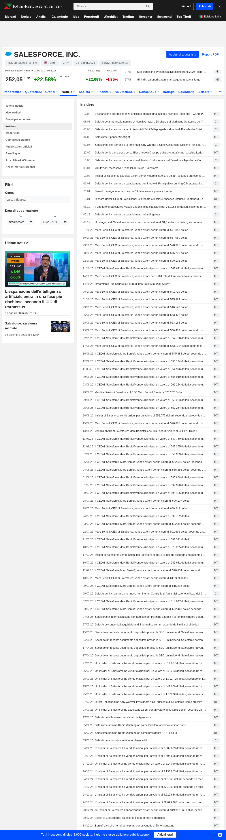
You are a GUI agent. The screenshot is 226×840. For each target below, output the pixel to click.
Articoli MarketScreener (21, 160)
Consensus (148, 92)
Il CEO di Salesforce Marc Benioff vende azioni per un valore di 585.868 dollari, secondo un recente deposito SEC (150, 477)
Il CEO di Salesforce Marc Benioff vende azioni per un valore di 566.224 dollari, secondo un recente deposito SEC (150, 384)
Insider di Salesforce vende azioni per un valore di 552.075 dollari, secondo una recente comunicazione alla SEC (150, 415)
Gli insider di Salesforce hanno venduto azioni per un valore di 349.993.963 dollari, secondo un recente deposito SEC (150, 810)
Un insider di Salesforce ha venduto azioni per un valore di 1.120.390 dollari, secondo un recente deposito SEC (150, 694)
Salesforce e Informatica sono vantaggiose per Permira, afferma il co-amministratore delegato (150, 616)
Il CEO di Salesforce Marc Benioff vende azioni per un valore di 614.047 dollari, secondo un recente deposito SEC (150, 601)
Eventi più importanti (18, 119)
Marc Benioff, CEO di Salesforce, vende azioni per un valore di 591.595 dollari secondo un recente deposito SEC (150, 531)
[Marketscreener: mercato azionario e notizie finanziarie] (33, 6)
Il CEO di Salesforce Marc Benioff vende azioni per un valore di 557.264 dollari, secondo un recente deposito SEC (150, 407)
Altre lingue (13, 153)
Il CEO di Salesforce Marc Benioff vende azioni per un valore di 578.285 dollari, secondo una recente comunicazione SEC (150, 547)
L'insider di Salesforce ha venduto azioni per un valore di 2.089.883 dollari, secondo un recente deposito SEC (150, 748)
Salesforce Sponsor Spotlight (112, 137)
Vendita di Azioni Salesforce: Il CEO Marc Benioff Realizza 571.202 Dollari (139, 392)
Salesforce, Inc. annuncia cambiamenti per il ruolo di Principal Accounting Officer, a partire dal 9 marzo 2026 (150, 183)
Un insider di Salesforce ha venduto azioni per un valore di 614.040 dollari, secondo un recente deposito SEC (150, 763)
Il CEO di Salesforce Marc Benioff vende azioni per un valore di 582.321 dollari (142, 539)
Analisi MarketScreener (20, 167)
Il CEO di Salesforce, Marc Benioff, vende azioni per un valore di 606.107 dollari (142, 500)
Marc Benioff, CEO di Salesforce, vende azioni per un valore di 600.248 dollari (141, 508)
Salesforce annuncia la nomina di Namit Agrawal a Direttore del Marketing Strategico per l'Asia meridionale (150, 121)
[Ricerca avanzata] (148, 6)
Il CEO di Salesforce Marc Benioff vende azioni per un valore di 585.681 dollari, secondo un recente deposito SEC (150, 562)
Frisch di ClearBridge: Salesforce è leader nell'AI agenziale (130, 817)
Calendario (186, 92)
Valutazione (124, 92)
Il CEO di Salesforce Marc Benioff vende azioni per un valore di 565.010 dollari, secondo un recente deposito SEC (150, 376)
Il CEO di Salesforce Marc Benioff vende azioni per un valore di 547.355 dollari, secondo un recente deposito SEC (150, 446)
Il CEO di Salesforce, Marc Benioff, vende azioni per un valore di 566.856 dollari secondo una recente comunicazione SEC (150, 469)
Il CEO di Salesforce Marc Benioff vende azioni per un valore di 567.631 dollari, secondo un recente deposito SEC (150, 268)
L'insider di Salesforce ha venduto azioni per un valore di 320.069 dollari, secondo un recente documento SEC (150, 779)
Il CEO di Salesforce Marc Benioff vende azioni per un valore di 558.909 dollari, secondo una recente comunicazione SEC (150, 454)
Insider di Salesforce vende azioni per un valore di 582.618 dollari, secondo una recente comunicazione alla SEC (150, 554)
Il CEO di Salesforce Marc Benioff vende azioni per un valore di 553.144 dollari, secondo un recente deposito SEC (150, 361)
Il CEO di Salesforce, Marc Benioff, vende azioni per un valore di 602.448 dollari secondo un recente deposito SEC (150, 609)
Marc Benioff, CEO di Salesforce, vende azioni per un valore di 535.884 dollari (141, 299)
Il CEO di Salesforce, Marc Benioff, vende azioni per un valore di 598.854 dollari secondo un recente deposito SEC (150, 570)
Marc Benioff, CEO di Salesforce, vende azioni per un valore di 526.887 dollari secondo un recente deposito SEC (150, 423)
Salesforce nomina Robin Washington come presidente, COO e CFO (136, 733)
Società (85, 92)
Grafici (50, 92)
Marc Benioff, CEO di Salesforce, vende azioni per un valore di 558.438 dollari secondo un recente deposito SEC (150, 330)
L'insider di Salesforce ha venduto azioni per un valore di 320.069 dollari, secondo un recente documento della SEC (150, 786)
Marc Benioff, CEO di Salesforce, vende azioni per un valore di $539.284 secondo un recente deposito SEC (150, 345)
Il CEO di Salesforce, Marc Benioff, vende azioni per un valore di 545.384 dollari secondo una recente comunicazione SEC (150, 353)
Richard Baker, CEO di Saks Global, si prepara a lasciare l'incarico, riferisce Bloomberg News (150, 199)
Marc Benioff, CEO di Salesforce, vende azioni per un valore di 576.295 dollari (141, 253)
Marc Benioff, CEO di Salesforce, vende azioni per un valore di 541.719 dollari (141, 291)
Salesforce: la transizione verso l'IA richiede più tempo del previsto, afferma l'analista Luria (148, 152)
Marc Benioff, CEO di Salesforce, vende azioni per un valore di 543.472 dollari (141, 314)
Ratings (169, 92)
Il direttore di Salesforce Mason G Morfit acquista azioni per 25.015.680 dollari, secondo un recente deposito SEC (150, 206)
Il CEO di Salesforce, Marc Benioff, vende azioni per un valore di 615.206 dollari (142, 585)
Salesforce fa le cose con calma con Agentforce (123, 717)
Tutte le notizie (14, 105)
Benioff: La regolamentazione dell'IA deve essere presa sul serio (133, 191)
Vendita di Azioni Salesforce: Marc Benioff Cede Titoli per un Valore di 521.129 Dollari (146, 431)
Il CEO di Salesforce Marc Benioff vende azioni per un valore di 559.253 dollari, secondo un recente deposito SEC (150, 400)
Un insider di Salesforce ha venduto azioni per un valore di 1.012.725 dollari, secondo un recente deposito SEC (150, 678)
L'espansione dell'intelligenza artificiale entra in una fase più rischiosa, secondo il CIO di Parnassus (150, 113)
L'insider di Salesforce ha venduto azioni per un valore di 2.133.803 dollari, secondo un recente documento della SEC (150, 771)
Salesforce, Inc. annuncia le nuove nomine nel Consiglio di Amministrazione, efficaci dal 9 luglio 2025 (150, 593)
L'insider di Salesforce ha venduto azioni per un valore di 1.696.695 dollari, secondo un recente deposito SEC (150, 756)
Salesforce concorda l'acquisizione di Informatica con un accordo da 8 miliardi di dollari (147, 624)
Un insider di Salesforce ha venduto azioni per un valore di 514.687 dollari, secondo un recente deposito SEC (150, 663)
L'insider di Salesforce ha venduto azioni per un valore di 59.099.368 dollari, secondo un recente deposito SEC (150, 802)
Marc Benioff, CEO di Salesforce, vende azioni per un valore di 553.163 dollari (141, 322)
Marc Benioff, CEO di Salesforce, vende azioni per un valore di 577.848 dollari (141, 230)
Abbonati (204, 6)
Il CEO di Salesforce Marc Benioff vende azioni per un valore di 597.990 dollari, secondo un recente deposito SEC (150, 485)
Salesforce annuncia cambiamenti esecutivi (121, 740)
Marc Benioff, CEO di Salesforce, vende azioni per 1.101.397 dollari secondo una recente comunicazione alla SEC (150, 276)
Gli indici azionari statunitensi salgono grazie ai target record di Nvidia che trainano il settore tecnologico (171, 79)
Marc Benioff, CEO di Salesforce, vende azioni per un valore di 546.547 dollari (141, 307)
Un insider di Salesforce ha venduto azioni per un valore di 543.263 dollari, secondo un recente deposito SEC (150, 671)
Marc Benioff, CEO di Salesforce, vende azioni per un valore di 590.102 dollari (141, 260)
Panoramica (12, 92)
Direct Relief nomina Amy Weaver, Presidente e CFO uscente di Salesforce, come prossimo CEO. (150, 702)
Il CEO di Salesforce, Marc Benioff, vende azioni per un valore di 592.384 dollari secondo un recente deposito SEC (150, 523)
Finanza (103, 92)
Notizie (67, 92)
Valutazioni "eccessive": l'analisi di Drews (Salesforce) (127, 168)
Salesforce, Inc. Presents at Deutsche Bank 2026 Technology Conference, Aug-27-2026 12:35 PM (171, 71)
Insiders (11, 126)
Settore (204, 92)
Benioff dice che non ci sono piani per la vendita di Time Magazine (134, 825)
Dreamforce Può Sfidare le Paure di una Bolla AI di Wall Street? (133, 284)
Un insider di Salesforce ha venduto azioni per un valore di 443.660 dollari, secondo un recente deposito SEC (150, 686)
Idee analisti (13, 112)
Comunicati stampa (18, 139)
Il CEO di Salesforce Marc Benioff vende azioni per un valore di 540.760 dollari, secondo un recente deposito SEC (150, 438)
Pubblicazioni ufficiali (19, 146)
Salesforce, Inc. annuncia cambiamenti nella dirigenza (127, 214)
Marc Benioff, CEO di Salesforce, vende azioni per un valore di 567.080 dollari (141, 237)
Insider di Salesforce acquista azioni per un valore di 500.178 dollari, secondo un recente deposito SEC (150, 175)
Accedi (186, 6)
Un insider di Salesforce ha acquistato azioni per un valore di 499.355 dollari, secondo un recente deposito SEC (150, 709)
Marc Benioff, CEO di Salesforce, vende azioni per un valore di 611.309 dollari (141, 578)
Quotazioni (33, 92)
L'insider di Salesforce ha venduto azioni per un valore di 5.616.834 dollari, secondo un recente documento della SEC (150, 794)
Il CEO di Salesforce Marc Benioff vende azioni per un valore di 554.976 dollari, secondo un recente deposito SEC (150, 369)
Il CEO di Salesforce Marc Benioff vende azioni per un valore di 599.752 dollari (142, 516)
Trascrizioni (13, 132)
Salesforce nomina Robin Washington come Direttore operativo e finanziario (140, 725)
